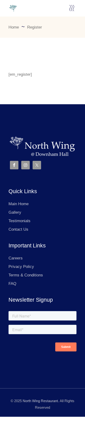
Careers (15, 258)
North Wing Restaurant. (41, 401)
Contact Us (18, 229)
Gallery (14, 212)
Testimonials (19, 221)
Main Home (18, 204)
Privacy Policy (21, 266)
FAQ (12, 283)
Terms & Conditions (25, 275)
